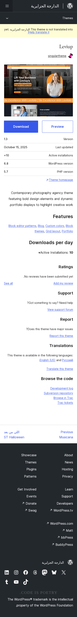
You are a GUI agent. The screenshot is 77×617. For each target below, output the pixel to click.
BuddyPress (62, 545)
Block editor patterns (22, 225)
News (69, 462)
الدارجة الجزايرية (53, 562)
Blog (41, 225)
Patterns (30, 476)
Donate (29, 503)
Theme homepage (61, 179)
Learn (69, 489)
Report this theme (61, 335)
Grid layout (53, 231)
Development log (61, 388)
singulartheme (57, 56)
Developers (65, 503)
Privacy (67, 476)
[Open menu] (6, 6)
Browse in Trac (63, 398)
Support (67, 496)
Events (31, 496)
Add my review (63, 283)
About (68, 455)
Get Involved (27, 489)
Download (21, 127)
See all (8, 283)
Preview (57, 127)
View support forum (60, 309)
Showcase (29, 455)
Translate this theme (59, 368)
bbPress (65, 537)
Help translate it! (38, 32)
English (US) (47, 360)
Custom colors (54, 225)
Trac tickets (65, 402)
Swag (30, 510)
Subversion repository (58, 393)
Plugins (31, 469)
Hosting (67, 469)
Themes (67, 18)
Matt (67, 530)
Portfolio (67, 231)
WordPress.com (59, 523)
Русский (67, 360)
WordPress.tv (61, 510)
